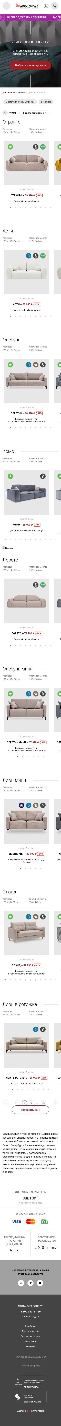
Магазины (30, 1341)
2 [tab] (15, 207)
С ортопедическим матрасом (20, 102)
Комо (17, 524)
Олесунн (17, 413)
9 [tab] (50, 207)
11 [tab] (55, 539)
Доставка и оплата (30, 1336)
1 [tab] (10, 207)
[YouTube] (40, 1283)
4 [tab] (25, 207)
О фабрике (30, 1326)
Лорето (17, 633)
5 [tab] (30, 207)
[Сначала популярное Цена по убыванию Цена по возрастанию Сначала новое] (34, 113)
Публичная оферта (30, 1365)
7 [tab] (40, 207)
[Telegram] (30, 1283)
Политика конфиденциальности (30, 1357)
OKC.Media (38, 1411)
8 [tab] (45, 207)
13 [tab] (30, 980)
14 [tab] (35, 980)
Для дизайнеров (30, 1331)
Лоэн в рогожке (17, 1077)
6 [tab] (35, 207)
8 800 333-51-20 (46, 6)
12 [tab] (25, 980)
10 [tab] (50, 539)
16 (43, 1103)
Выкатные (46, 102)
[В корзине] (54, 6)
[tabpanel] (27, 172)
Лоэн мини (17, 853)
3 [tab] (20, 207)
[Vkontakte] (21, 1283)
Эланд (17, 965)
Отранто (17, 195)
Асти (17, 304)
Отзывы (30, 1346)
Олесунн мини (17, 742)
